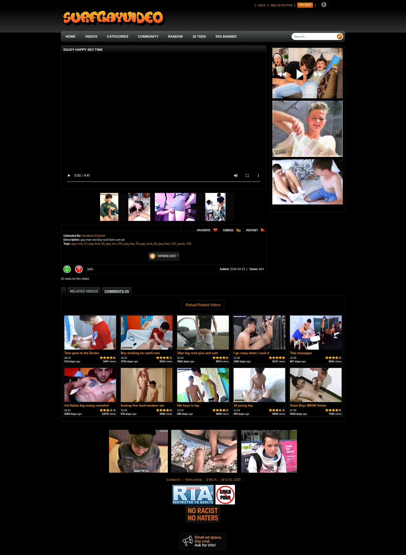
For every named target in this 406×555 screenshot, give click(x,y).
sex (114, 243)
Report (252, 230)
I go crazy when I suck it (251, 353)
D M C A (211, 479)
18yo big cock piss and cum (197, 353)
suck (149, 243)
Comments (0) (117, 291)
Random (175, 36)
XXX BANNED (226, 36)
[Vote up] (67, 269)
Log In (261, 5)
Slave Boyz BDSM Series (308, 405)
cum (80, 243)
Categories (117, 36)
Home (70, 36)
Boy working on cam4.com (140, 353)
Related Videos (84, 291)
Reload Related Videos (203, 305)
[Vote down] (79, 269)
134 (173, 243)
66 (155, 243)
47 (85, 243)
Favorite (204, 230)
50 (137, 243)
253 (120, 243)
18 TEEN (199, 36)
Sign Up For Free (281, 5)
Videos (91, 36)
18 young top (243, 405)
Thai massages (301, 353)
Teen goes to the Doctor (81, 353)
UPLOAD (305, 5)
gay (73, 243)
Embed (228, 230)
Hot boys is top (188, 405)
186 (188, 243)
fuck (97, 243)
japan (181, 243)
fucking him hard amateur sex (142, 405)
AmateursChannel (93, 235)
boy (132, 243)
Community (148, 36)
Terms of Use (193, 479)
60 (103, 243)
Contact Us (174, 479)
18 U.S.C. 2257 (231, 479)
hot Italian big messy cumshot (86, 405)
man (167, 243)
